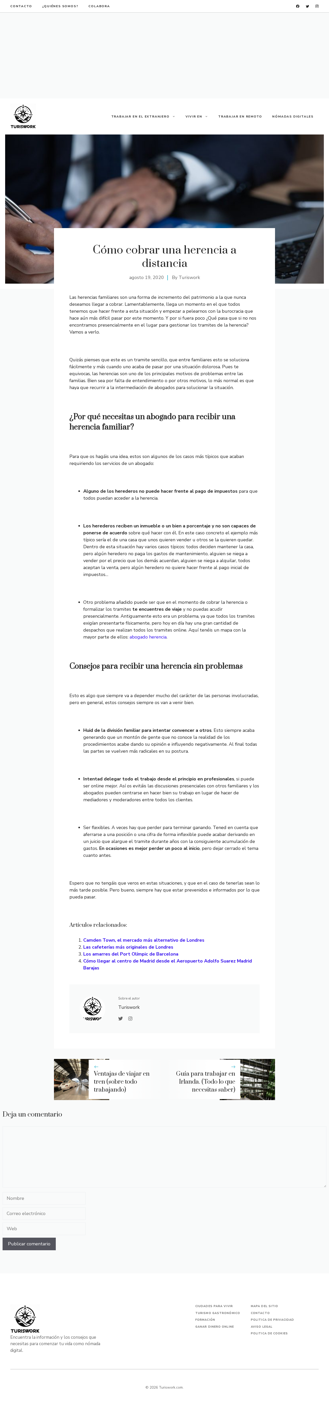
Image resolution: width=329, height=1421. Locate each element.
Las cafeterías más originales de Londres (128, 947)
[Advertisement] (164, 56)
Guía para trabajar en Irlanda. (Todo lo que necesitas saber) (205, 1082)
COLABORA (99, 6)
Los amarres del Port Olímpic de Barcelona (130, 954)
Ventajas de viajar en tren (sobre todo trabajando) (122, 1082)
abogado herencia (148, 637)
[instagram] (317, 6)
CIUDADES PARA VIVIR (214, 1306)
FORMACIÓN (205, 1320)
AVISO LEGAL (261, 1327)
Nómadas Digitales (293, 116)
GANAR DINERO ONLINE (214, 1327)
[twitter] (307, 6)
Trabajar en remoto (240, 116)
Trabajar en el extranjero (140, 116)
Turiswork (189, 277)
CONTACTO (21, 6)
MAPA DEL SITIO (264, 1306)
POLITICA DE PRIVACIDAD (272, 1320)
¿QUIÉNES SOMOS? (60, 6)
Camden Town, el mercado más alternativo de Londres (143, 940)
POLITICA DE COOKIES (269, 1333)
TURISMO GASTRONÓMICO (217, 1313)
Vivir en (194, 116)
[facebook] (297, 6)
